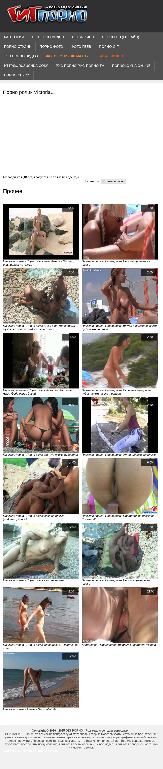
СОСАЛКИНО (83, 37)
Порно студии (17, 47)
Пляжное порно (113, 181)
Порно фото (51, 47)
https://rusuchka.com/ (26, 66)
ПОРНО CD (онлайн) (120, 37)
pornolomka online (131, 66)
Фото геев (81, 47)
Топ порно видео (21, 56)
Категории (14, 37)
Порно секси (16, 75)
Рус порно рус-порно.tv (80, 66)
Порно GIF (109, 47)
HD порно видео (48, 37)
